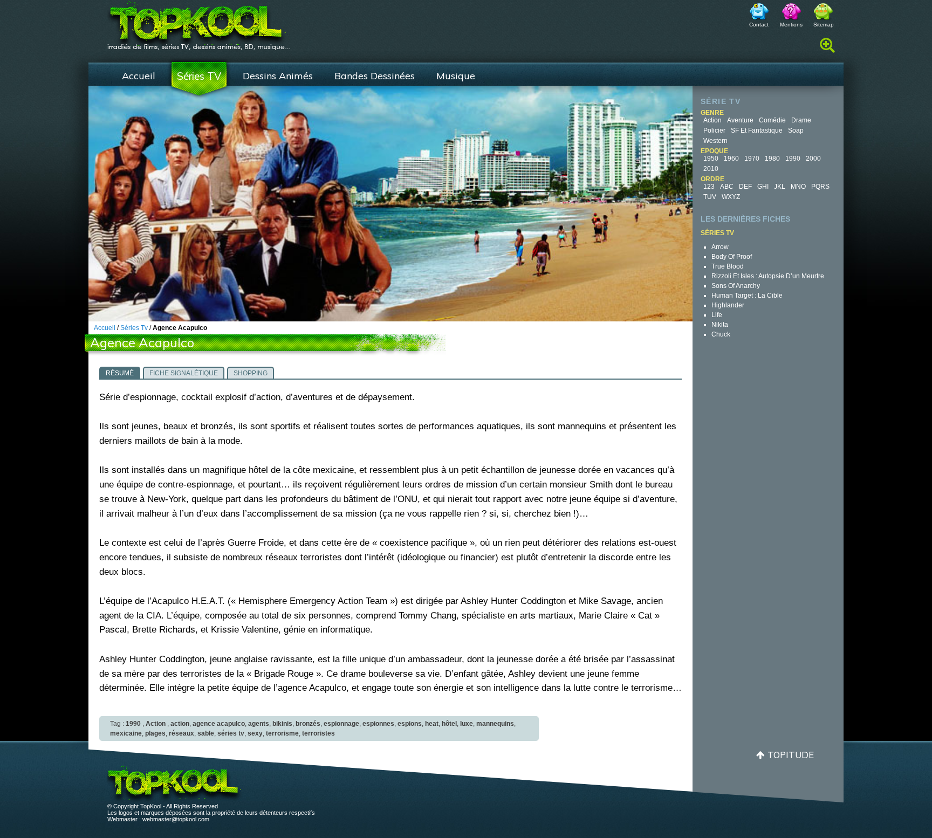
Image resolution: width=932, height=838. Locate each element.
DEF (745, 186)
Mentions (791, 25)
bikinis (282, 723)
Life (716, 315)
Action (712, 120)
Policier (714, 130)
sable (205, 733)
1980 (772, 158)
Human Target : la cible (747, 295)
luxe (466, 723)
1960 (731, 158)
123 (709, 186)
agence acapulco (219, 723)
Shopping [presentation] (251, 373)
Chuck (720, 334)
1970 (751, 158)
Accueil (138, 76)
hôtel (449, 723)
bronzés (308, 723)
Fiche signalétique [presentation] (183, 373)
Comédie (772, 120)
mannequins (495, 723)
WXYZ (731, 197)
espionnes (378, 723)
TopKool (199, 22)
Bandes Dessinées (374, 76)
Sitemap (823, 25)
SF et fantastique (757, 130)
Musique (455, 76)
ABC (727, 186)
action (179, 723)
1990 (792, 158)
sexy (255, 733)
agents (258, 723)
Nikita (719, 324)
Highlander (727, 305)
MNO (798, 186)
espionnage (341, 723)
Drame (801, 120)
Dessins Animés (278, 76)
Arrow (720, 247)
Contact (759, 25)
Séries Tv (134, 328)
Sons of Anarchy (735, 286)
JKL (779, 186)
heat (431, 723)
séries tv (230, 733)
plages (155, 733)
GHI (763, 186)
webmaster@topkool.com (175, 819)
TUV (709, 197)
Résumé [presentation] (120, 373)
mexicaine (126, 733)
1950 (710, 158)
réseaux (181, 733)
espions (410, 723)
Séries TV (199, 76)
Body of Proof (731, 256)
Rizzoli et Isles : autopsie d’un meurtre (767, 276)
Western (715, 141)
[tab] (119, 373)
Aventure (740, 120)
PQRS (820, 186)
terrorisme (282, 733)
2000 (813, 158)
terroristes (318, 733)
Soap (796, 130)
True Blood (727, 266)
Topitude (790, 754)
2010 (710, 169)
